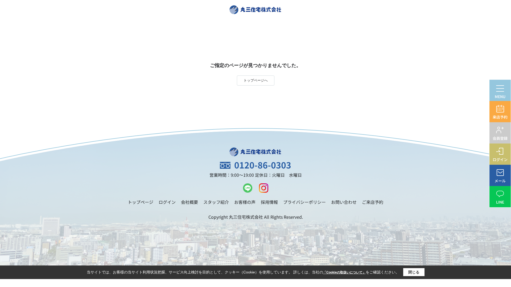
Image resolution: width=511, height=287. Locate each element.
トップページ (140, 202)
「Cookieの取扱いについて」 (344, 272)
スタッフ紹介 (216, 202)
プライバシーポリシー (304, 202)
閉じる (413, 272)
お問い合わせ (344, 202)
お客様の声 (245, 202)
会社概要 (189, 202)
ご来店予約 (372, 202)
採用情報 (269, 202)
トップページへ (256, 80)
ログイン (167, 202)
